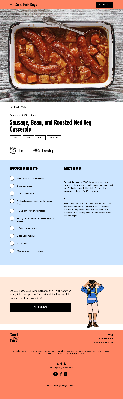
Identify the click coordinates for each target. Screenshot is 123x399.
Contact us (106, 338)
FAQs (110, 335)
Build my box (104, 4)
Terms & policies (102, 342)
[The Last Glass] (26, 5)
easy (40, 138)
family (15, 138)
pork (28, 138)
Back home (20, 107)
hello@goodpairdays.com (61, 367)
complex (54, 138)
